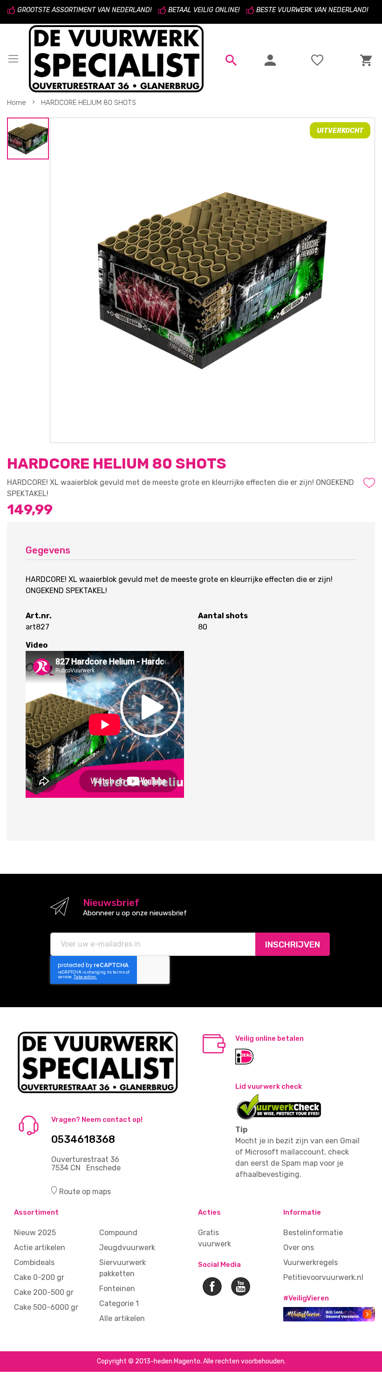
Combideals (34, 1262)
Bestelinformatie (313, 1232)
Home (16, 102)
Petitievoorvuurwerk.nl (323, 1277)
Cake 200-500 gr (44, 1292)
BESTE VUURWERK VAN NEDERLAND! (312, 10)
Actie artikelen (39, 1247)
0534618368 (83, 1139)
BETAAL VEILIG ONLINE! (203, 10)
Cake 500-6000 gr (46, 1307)
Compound (118, 1232)
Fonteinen (117, 1288)
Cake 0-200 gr (39, 1277)
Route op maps (85, 1191)
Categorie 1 (119, 1303)
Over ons (298, 1247)
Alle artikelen (122, 1318)
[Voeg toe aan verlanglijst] (369, 482)
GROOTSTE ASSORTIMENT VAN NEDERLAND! (84, 10)
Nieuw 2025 (35, 1232)
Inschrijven (292, 945)
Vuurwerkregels (310, 1262)
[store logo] (118, 59)
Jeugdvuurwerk (127, 1247)
